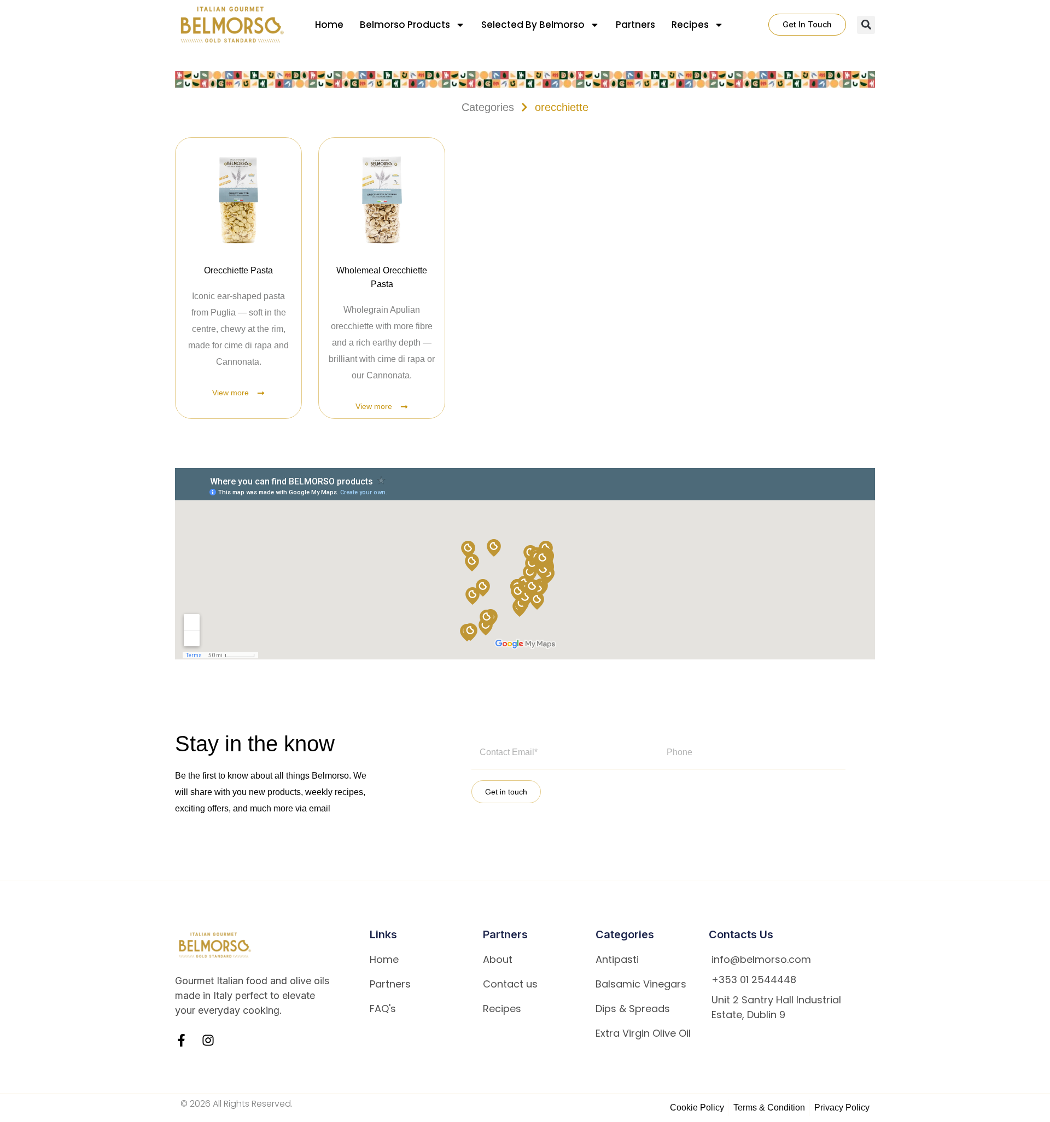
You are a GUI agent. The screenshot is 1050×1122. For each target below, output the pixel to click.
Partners (635, 24)
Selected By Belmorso (533, 24)
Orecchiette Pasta (238, 270)
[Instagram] (208, 1040)
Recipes (690, 24)
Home (329, 24)
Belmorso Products (405, 24)
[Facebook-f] (181, 1040)
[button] (866, 25)
